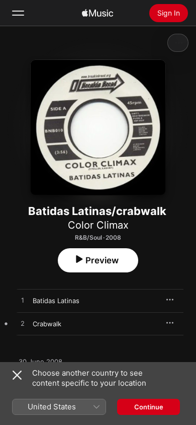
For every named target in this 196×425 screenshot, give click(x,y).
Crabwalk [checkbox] (47, 324)
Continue (148, 407)
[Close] (17, 375)
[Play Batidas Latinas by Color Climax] (23, 300)
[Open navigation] (18, 13)
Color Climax (98, 225)
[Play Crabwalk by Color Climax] (23, 323)
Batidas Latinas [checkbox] (56, 301)
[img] (97, 13)
